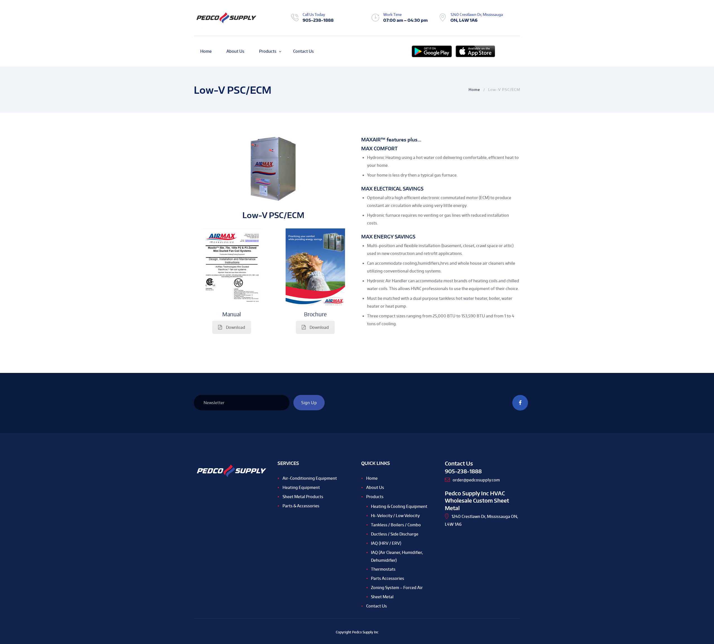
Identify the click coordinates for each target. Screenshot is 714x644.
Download (235, 327)
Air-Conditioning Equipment (310, 478)
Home (474, 89)
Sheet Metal (382, 596)
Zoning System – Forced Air (397, 587)
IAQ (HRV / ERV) (386, 543)
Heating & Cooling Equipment (399, 506)
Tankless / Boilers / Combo (396, 524)
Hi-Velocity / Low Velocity (395, 515)
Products (374, 496)
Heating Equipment (301, 487)
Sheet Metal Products (303, 496)
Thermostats (383, 569)
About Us (375, 487)
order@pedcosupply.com (476, 479)
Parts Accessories (387, 578)
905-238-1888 (318, 20)
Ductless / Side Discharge (394, 534)
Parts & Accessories (301, 505)
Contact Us (376, 606)
